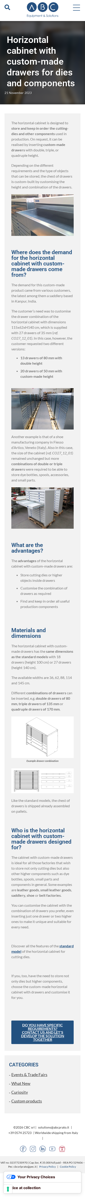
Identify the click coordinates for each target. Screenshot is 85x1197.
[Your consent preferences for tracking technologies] (8, 1189)
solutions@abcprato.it (53, 1127)
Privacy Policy (47, 1166)
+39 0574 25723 (20, 1133)
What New (20, 1083)
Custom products (26, 1100)
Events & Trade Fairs (29, 1074)
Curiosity (19, 1092)
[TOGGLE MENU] (76, 7)
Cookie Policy (68, 1166)
